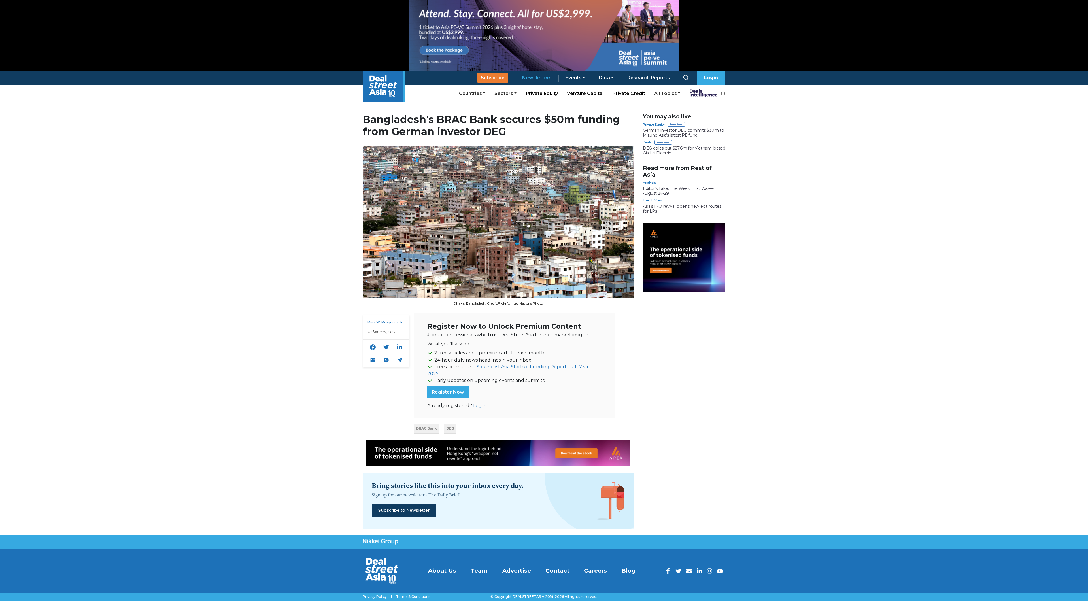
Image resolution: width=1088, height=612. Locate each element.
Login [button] (711, 77)
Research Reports (648, 77)
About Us (442, 570)
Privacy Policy (375, 596)
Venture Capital (585, 93)
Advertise (516, 570)
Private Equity (542, 93)
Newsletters (537, 77)
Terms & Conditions (413, 596)
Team (479, 570)
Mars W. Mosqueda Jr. (385, 322)
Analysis (649, 182)
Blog (628, 570)
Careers (595, 570)
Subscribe (493, 77)
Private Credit (629, 93)
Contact (557, 570)
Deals (647, 142)
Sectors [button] (503, 93)
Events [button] (573, 77)
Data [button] (604, 77)
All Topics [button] (665, 93)
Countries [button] (470, 93)
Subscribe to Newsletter (404, 510)
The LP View (652, 200)
